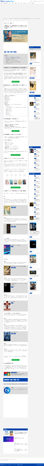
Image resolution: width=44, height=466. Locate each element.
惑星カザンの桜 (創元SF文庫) (14, 332)
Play (3, 460)
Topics (5, 460)
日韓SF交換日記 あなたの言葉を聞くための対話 (34, 62)
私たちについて (6, 464)
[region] (22, 11)
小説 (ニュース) (18, 431)
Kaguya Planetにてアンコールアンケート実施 (18, 438)
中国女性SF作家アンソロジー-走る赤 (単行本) (15, 245)
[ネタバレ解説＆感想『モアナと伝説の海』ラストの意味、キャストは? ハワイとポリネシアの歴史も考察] (32, 200)
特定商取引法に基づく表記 (20, 464)
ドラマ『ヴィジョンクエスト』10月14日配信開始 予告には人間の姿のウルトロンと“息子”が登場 (37, 104)
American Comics (4, 459)
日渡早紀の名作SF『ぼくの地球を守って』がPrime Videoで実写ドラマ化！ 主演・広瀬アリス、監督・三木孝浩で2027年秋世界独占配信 (37, 156)
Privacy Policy (35, 1)
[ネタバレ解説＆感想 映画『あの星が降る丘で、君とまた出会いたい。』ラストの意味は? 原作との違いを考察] (32, 209)
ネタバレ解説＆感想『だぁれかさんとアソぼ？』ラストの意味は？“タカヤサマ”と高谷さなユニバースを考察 (37, 214)
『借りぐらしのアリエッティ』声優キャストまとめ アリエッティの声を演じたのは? (37, 191)
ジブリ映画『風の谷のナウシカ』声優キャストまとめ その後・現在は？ (37, 196)
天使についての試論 (13, 301)
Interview (7, 460)
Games (13, 459)
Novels (9, 459)
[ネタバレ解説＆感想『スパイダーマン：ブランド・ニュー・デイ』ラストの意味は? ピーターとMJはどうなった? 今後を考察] (32, 182)
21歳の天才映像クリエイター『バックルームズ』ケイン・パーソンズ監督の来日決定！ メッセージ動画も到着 (37, 165)
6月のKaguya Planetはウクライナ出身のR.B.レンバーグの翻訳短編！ (20, 444)
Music (15, 459)
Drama (11, 459)
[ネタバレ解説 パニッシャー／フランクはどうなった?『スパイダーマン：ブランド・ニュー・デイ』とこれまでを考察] (32, 204)
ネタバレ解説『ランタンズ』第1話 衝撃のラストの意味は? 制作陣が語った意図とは (37, 118)
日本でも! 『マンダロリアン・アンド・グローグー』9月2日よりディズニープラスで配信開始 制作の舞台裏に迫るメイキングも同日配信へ (37, 113)
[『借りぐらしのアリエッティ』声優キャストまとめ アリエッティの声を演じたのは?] (32, 191)
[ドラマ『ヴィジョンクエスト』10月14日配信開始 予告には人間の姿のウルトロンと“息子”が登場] (32, 104)
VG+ (41, 464)
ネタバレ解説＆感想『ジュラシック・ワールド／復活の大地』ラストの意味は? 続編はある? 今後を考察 (37, 187)
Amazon (14, 207)
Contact (38, 1)
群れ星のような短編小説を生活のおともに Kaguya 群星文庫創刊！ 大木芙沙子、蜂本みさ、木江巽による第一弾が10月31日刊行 (19, 374)
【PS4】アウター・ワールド (32, 263)
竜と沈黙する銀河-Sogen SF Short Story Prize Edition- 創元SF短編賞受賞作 (18, 266)
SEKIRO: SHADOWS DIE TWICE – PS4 (34, 290)
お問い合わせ (9, 464)
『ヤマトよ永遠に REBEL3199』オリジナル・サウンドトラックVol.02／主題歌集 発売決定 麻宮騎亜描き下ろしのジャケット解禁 (37, 151)
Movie (1, 459)
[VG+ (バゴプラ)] (7, 1)
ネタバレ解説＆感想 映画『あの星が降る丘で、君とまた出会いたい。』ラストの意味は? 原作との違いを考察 (37, 209)
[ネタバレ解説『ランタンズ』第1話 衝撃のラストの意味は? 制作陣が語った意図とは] (32, 117)
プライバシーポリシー (14, 464)
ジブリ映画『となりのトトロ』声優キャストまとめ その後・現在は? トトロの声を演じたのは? (37, 100)
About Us (31, 1)
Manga (1, 460)
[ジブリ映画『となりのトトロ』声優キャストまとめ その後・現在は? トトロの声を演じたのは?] (32, 99)
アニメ (35, 158)
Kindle (12, 207)
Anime (7, 459)
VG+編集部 (12, 387)
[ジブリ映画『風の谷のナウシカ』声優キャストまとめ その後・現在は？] (32, 195)
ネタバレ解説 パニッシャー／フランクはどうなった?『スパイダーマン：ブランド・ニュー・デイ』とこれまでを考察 (37, 205)
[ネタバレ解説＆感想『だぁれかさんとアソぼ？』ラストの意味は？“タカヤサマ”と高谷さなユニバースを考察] (32, 213)
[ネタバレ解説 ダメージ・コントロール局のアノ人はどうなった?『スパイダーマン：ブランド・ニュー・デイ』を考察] (32, 108)
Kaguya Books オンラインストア (15, 187)
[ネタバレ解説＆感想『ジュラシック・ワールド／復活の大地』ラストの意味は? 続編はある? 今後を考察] (32, 186)
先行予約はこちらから (15, 81)
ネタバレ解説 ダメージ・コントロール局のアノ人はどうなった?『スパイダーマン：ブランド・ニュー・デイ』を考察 (37, 109)
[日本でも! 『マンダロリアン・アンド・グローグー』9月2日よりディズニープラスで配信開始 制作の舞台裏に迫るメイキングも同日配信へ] (32, 113)
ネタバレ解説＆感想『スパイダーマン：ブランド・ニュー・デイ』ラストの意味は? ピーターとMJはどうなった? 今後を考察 (37, 182)
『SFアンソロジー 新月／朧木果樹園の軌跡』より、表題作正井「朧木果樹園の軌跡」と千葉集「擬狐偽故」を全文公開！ (20, 433)
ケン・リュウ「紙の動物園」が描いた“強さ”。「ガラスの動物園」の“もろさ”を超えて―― (20, 450)
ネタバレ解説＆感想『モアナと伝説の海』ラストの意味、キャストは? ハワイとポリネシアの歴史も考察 (37, 200)
